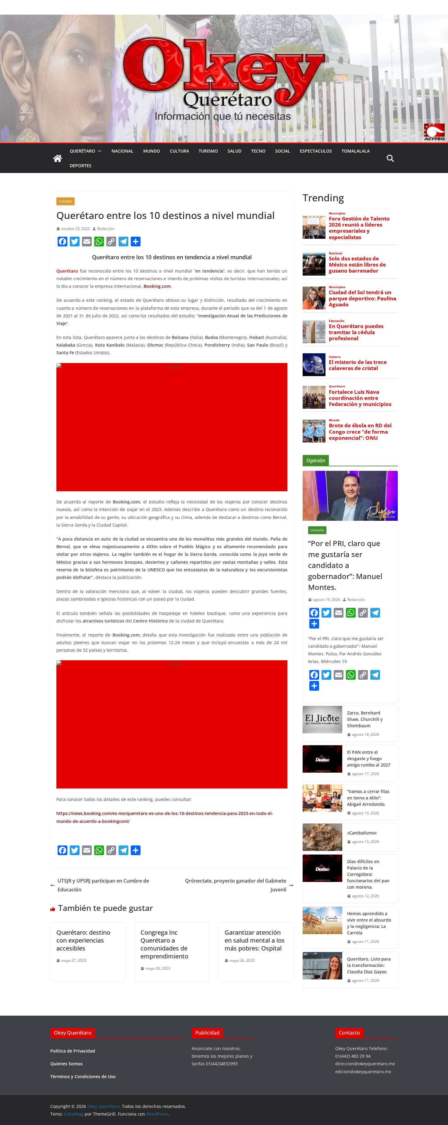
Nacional (122, 151)
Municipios (337, 213)
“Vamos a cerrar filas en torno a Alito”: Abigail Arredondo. (368, 797)
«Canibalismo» (362, 833)
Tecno (258, 151)
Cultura (179, 151)
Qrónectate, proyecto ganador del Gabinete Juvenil (235, 885)
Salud (234, 151)
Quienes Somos (66, 1064)
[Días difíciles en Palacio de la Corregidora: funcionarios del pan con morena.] (322, 879)
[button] (98, 151)
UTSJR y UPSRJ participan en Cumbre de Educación (103, 885)
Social (282, 151)
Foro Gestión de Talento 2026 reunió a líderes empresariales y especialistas (359, 228)
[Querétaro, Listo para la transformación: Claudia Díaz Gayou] (322, 970)
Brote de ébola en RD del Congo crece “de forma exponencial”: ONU (360, 431)
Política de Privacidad (72, 1051)
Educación (336, 321)
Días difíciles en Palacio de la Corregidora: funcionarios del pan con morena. (368, 874)
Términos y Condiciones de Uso (83, 1076)
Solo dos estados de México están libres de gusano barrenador (357, 265)
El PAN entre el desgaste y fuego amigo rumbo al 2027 (368, 758)
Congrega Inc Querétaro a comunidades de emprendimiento (164, 944)
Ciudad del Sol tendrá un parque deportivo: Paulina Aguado (362, 298)
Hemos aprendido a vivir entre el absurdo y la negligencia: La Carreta (369, 923)
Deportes (80, 165)
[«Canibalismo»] (322, 837)
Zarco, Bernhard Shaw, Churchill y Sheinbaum (364, 719)
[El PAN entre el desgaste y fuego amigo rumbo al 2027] (322, 763)
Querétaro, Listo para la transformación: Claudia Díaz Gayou (369, 965)
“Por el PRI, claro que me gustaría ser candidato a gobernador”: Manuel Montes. (345, 565)
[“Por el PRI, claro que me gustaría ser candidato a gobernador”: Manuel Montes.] (350, 496)
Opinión (317, 530)
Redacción (106, 228)
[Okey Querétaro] (224, 19)
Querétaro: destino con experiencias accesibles (83, 940)
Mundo (151, 151)
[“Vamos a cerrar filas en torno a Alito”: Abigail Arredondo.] (322, 802)
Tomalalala (356, 151)
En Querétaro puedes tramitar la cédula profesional (356, 332)
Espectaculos (316, 151)
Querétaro (82, 151)
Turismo (208, 151)
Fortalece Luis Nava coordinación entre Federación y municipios (360, 398)
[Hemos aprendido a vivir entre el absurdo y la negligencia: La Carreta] (322, 928)
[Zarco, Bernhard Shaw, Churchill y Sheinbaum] (322, 724)
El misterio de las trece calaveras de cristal (358, 365)
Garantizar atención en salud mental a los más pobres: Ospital (255, 940)
